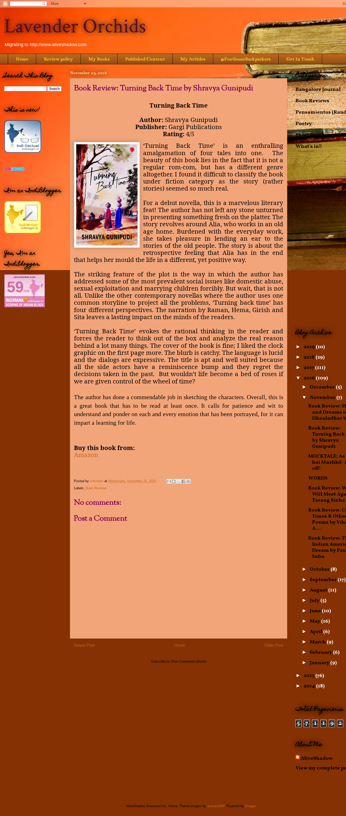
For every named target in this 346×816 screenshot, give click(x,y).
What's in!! (309, 146)
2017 (309, 367)
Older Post (273, 645)
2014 (310, 686)
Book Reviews (96, 488)
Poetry (304, 123)
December (323, 387)
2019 (310, 347)
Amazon (86, 455)
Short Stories (311, 135)
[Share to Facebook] (183, 481)
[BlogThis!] (173, 481)
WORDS (318, 478)
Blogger (250, 806)
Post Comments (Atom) (188, 661)
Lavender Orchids (75, 26)
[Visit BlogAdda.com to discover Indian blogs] (14, 169)
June (316, 611)
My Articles (192, 59)
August (319, 590)
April (316, 631)
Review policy (58, 59)
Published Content (145, 59)
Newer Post (84, 645)
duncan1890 (216, 806)
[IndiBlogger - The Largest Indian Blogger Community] (22, 151)
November (323, 397)
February (321, 652)
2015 (309, 675)
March (318, 642)
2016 (310, 378)
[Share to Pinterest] (188, 481)
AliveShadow (317, 758)
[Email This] (168, 481)
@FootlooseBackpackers (246, 59)
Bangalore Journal (318, 89)
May (315, 621)
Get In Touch (300, 59)
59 (15, 286)
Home (22, 59)
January (320, 662)
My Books (99, 59)
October (320, 569)
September (324, 579)
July (315, 600)
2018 (310, 357)
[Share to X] (178, 481)
